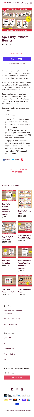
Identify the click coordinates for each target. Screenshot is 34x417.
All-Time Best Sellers (12, 319)
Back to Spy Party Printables (18, 171)
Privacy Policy (9, 354)
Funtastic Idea (13, 410)
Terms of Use (9, 349)
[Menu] (31, 2)
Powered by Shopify (24, 410)
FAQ (5, 359)
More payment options (17, 64)
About (6, 343)
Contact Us (8, 338)
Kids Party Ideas (10, 324)
